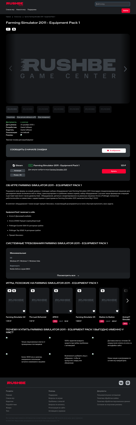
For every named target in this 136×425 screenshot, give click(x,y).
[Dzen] (128, 383)
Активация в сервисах (57, 411)
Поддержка (53, 395)
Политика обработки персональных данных (113, 401)
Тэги (7, 411)
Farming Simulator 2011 (58, 169)
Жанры (8, 408)
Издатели (9, 401)
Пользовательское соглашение (109, 395)
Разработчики (11, 404)
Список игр (17, 17)
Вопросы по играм (56, 398)
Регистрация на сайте (57, 408)
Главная (8, 17)
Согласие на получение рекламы (109, 404)
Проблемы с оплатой (56, 401)
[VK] (121, 383)
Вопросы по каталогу (57, 404)
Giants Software (26, 127)
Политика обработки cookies (108, 398)
